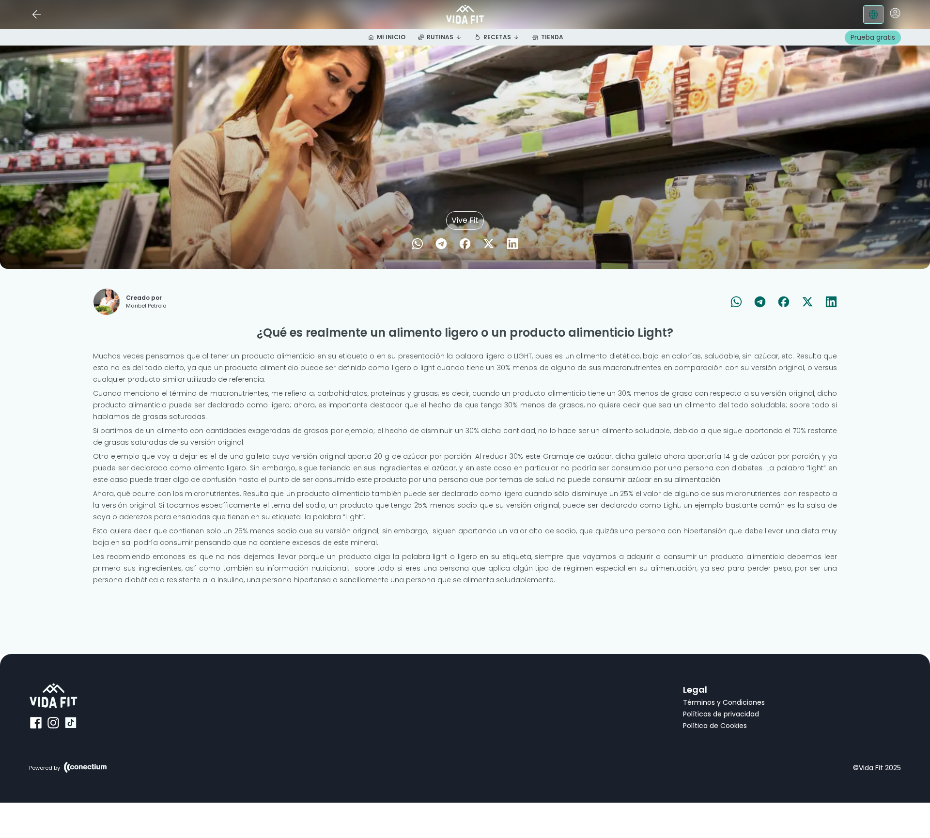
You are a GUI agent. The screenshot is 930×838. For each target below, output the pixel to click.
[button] (895, 13)
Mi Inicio (391, 37)
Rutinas (440, 37)
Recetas (497, 37)
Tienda (552, 37)
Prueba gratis (873, 37)
